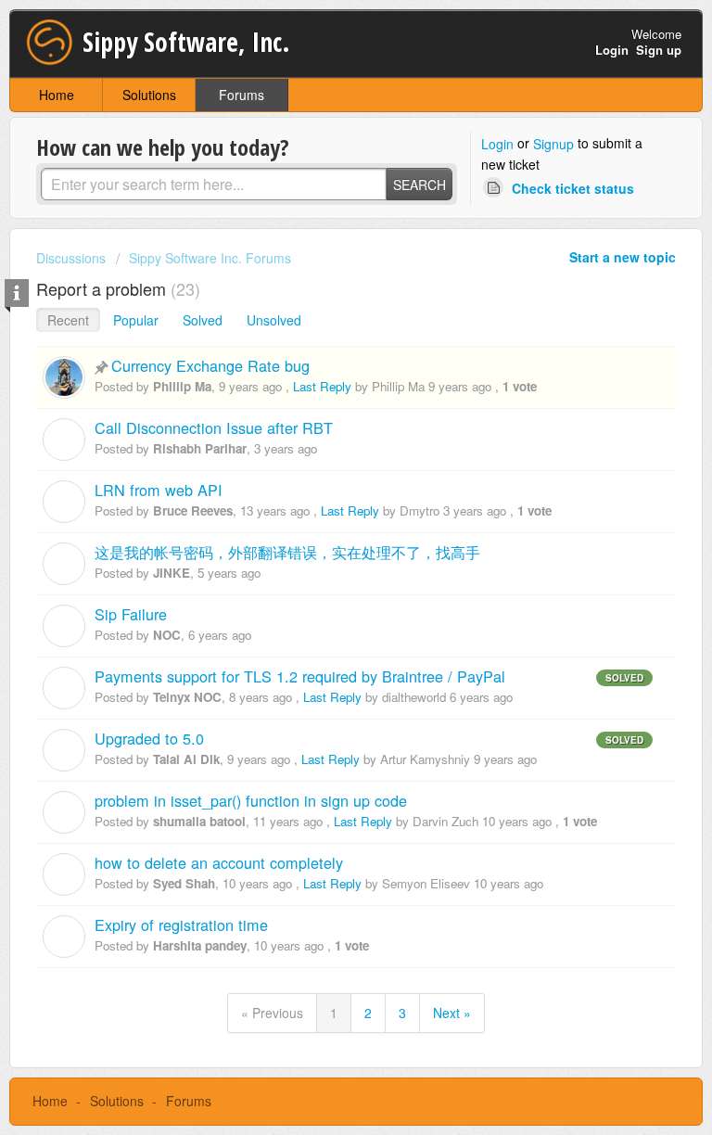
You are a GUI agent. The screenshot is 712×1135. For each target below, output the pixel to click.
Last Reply (322, 386)
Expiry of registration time (181, 924)
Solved (202, 320)
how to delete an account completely (219, 862)
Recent (68, 320)
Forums (241, 94)
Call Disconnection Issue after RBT (214, 427)
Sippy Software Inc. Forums (210, 258)
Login (497, 143)
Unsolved (274, 320)
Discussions (71, 258)
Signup (553, 143)
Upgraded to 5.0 (149, 738)
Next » (452, 1012)
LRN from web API (158, 489)
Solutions (149, 94)
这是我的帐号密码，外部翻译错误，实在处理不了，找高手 (287, 552)
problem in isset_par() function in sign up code (251, 800)
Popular (136, 320)
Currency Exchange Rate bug (210, 365)
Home (56, 94)
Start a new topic (622, 257)
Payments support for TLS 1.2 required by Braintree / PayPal (300, 676)
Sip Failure (131, 614)
